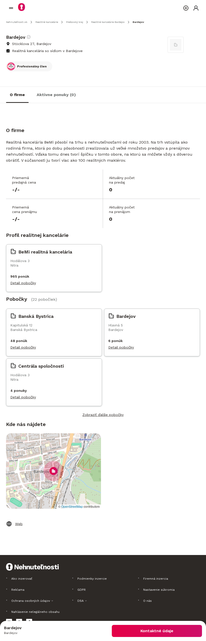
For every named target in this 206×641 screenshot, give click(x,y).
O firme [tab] (17, 94)
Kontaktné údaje (156, 630)
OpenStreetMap (72, 506)
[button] (53, 471)
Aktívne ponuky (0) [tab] (56, 94)
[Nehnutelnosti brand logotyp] (11, 8)
